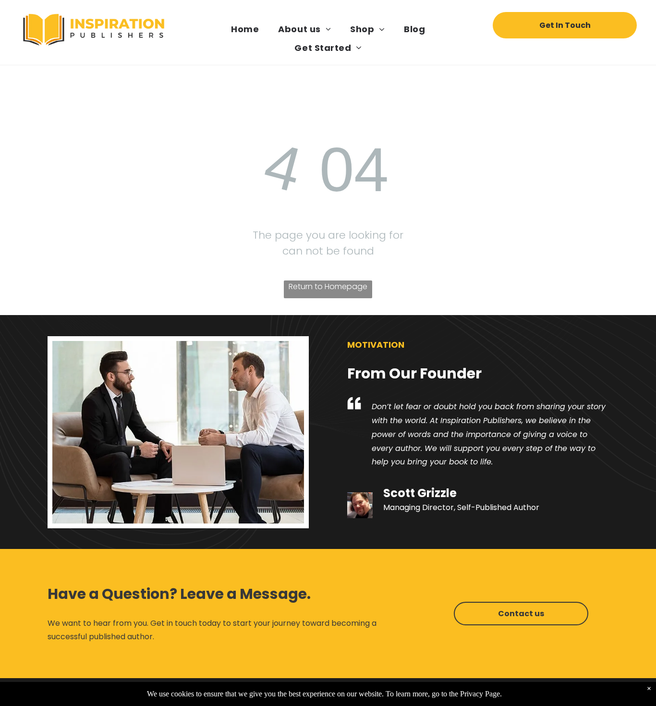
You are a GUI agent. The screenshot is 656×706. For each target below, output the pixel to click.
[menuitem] (244, 29)
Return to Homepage (328, 286)
